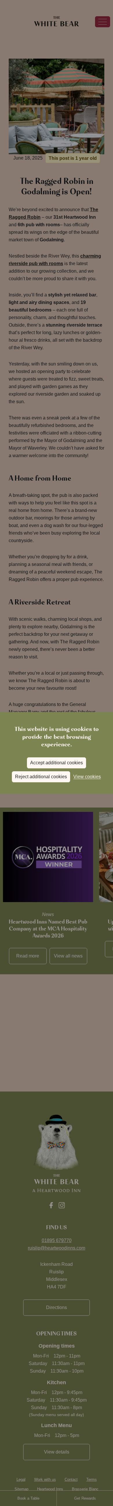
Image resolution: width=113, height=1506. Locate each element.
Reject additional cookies (41, 776)
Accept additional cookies (56, 762)
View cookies (87, 776)
